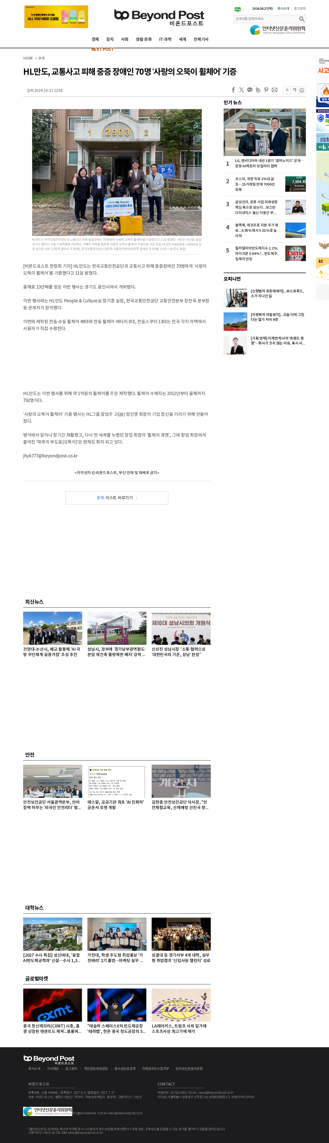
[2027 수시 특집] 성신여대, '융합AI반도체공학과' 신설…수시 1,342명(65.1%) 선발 (52, 958)
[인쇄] (302, 90)
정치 (110, 39)
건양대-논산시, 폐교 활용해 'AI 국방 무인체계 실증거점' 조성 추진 (51, 652)
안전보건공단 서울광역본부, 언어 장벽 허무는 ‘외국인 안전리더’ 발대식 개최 (52, 805)
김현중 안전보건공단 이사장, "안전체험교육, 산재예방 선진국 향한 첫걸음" (180, 805)
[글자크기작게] (287, 90)
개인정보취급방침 (96, 1069)
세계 (183, 39)
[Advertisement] (116, 357)
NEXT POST (103, 49)
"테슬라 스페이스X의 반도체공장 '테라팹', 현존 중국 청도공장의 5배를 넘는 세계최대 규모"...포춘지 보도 (116, 1029)
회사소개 (283, 9)
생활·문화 (144, 39)
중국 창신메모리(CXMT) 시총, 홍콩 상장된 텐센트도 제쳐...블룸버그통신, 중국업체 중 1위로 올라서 (52, 1029)
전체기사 (201, 39)
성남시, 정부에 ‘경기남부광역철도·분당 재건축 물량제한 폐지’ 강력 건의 (116, 652)
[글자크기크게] (294, 90)
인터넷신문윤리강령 (189, 1069)
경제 (95, 39)
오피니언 (232, 279)
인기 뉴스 (233, 102)
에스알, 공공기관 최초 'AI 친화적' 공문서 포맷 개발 (115, 805)
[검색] (302, 19)
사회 (125, 39)
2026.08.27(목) (262, 9)
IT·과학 (165, 39)
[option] (58, 16)
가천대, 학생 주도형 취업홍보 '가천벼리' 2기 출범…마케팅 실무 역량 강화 (115, 958)
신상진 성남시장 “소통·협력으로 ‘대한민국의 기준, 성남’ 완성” (179, 652)
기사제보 (53, 1069)
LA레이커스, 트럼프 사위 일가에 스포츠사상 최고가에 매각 (179, 1029)
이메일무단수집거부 (155, 1069)
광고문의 (300, 9)
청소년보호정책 (124, 1069)
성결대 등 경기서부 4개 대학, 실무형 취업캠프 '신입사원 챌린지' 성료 (181, 958)
